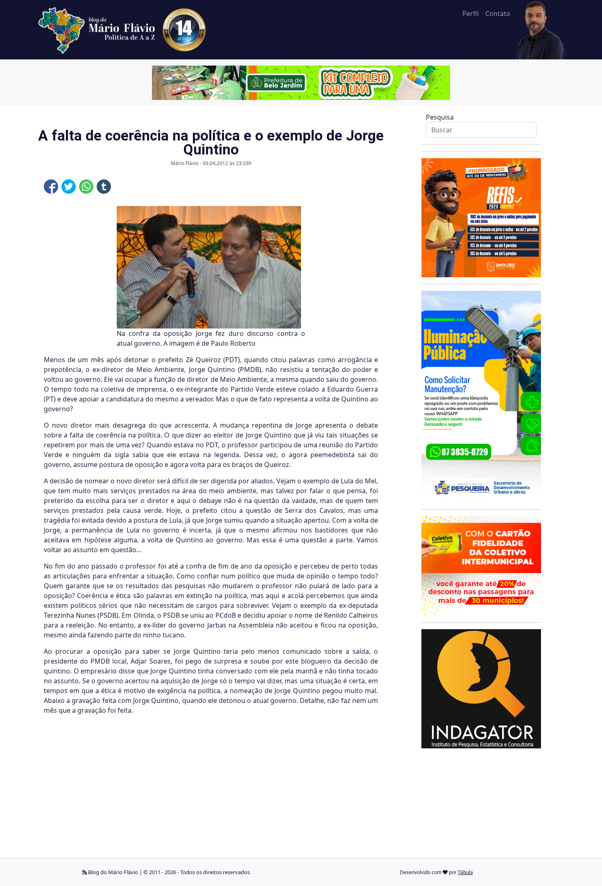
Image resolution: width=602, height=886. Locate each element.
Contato (497, 13)
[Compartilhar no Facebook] (51, 186)
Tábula (465, 872)
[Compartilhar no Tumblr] (104, 186)
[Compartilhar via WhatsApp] (86, 186)
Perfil (470, 13)
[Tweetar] (68, 186)
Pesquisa (440, 117)
